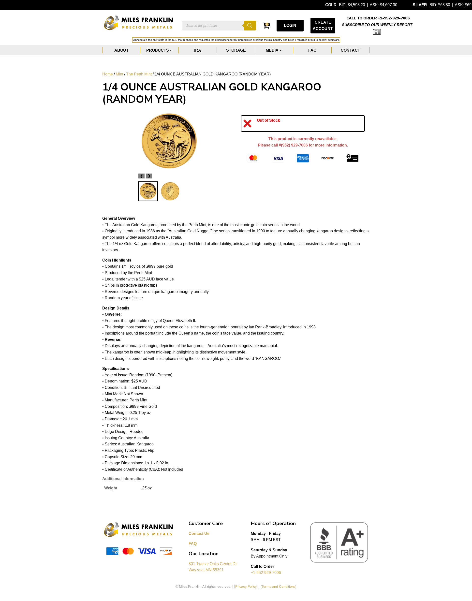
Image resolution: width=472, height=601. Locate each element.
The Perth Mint (139, 74)
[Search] (250, 25)
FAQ (193, 544)
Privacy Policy (246, 586)
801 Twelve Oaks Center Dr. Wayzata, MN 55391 (213, 567)
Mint (119, 74)
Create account (323, 25)
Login (290, 25)
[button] (159, 50)
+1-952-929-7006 (266, 573)
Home (107, 74)
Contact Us (199, 533)
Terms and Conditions (278, 586)
